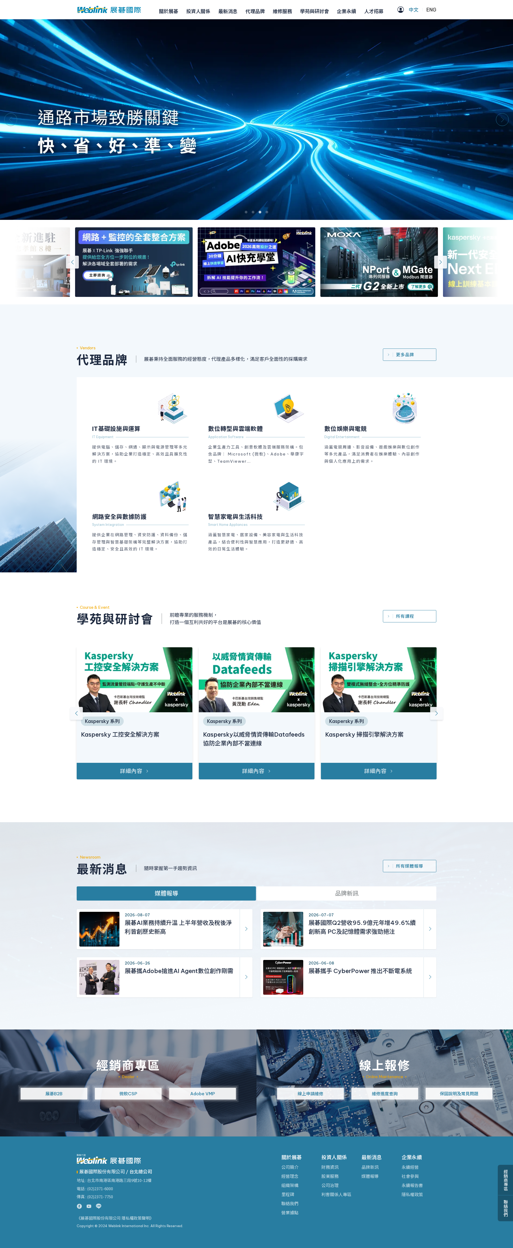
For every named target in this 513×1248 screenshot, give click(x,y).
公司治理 (330, 1185)
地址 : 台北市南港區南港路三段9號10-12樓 (114, 1180)
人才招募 (373, 11)
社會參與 (410, 1176)
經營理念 (289, 1176)
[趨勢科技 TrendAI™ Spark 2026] (390, 262)
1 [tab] (246, 212)
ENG (431, 10)
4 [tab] (267, 212)
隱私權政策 (412, 1194)
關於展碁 (168, 11)
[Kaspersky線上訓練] (268, 262)
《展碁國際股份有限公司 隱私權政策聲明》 (115, 1218)
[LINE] (98, 1207)
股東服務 (330, 1176)
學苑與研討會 (314, 11)
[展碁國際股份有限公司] (109, 9)
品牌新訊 (347, 893)
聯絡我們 (289, 1203)
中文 (413, 10)
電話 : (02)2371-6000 (95, 1188)
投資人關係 (198, 11)
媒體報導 (166, 893)
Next (502, 119)
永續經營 (410, 1167)
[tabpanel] (256, 119)
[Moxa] (145, 262)
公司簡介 (289, 1167)
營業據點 (289, 1212)
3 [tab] (260, 212)
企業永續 (346, 11)
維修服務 (282, 11)
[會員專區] (400, 9)
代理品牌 (255, 11)
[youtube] (89, 1207)
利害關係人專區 (336, 1194)
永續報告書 (412, 1185)
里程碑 (287, 1194)
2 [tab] (253, 212)
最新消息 (228, 11)
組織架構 (289, 1185)
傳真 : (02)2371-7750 (95, 1196)
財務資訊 (330, 1167)
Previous (10, 119)
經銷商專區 (505, 1180)
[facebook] (79, 1207)
